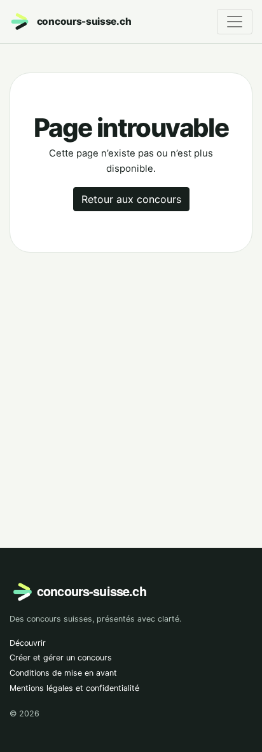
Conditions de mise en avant (63, 673)
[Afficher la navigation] (234, 21)
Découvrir (28, 643)
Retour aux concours (131, 199)
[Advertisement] (131, 383)
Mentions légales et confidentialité (74, 688)
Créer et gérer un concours (61, 657)
